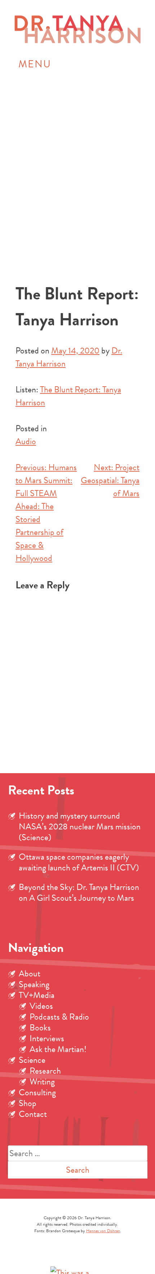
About (29, 973)
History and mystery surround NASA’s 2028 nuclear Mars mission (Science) (80, 826)
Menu (34, 64)
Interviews (47, 1038)
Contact (33, 1114)
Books (40, 1027)
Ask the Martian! (58, 1049)
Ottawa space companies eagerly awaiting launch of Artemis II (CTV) (79, 862)
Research (45, 1070)
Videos (41, 1005)
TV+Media (36, 995)
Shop (27, 1103)
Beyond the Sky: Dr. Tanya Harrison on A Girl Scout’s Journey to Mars (79, 892)
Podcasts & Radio (59, 1016)
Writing (42, 1081)
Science (32, 1060)
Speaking (34, 984)
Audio (25, 441)
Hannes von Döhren (103, 1231)
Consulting (37, 1092)
